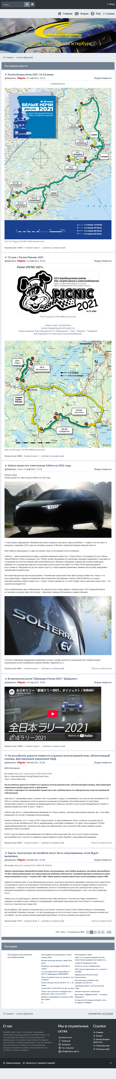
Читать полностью (101, 668)
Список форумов (24, 1013)
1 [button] (87, 932)
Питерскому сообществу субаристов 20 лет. (86, 981)
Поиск (27, 4)
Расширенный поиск (32, 4)
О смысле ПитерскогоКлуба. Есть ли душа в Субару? (90, 1001)
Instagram (66, 1044)
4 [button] (99, 932)
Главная (67, 13)
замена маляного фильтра (87, 991)
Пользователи (103, 1046)
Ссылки (110, 13)
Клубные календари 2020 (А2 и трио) (55, 967)
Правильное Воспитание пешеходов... (86, 976)
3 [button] (95, 932)
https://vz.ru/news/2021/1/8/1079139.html (33, 865)
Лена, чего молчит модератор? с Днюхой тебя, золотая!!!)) (56, 992)
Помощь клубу (103, 1049)
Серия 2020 (46, 957)
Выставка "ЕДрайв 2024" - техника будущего (91, 995)
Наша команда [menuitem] (13, 1063)
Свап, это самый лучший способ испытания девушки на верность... (91, 958)
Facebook (66, 1041)
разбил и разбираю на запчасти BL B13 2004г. (57, 998)
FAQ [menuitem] (98, 13)
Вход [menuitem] (111, 4)
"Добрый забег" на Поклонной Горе (89, 987)
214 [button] (109, 932)
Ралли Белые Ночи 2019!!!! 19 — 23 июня (57, 984)
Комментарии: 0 (32, 248)
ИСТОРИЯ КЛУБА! (16, 957)
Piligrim (21, 78)
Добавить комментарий (54, 248)
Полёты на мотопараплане (87, 966)
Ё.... (42, 1002)
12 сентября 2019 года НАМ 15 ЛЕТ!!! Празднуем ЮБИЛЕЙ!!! (55, 973)
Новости (106, 78)
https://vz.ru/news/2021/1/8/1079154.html (33, 774)
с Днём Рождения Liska (86, 963)
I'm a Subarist (68, 1048)
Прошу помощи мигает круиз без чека (56, 961)
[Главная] (58, 37)
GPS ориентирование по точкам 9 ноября (91, 970)
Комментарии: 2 (32, 746)
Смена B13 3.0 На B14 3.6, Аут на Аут (57, 988)
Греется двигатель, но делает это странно (57, 978)
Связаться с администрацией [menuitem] (40, 1063)
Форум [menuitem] (84, 13)
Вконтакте (67, 1037)
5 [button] (102, 932)
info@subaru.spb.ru (70, 1051)
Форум (99, 1036)
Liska (19, 469)
